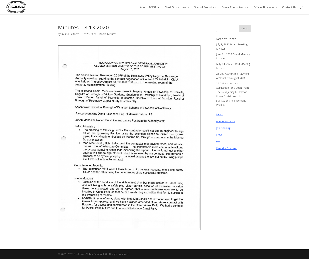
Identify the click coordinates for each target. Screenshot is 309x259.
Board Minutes (107, 34)
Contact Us (289, 7)
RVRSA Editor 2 (70, 34)
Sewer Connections (234, 7)
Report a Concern (226, 148)
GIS (218, 141)
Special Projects (204, 7)
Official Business (264, 7)
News (219, 114)
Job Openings (224, 128)
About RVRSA (148, 7)
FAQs (219, 134)
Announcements (225, 121)
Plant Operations (175, 7)
